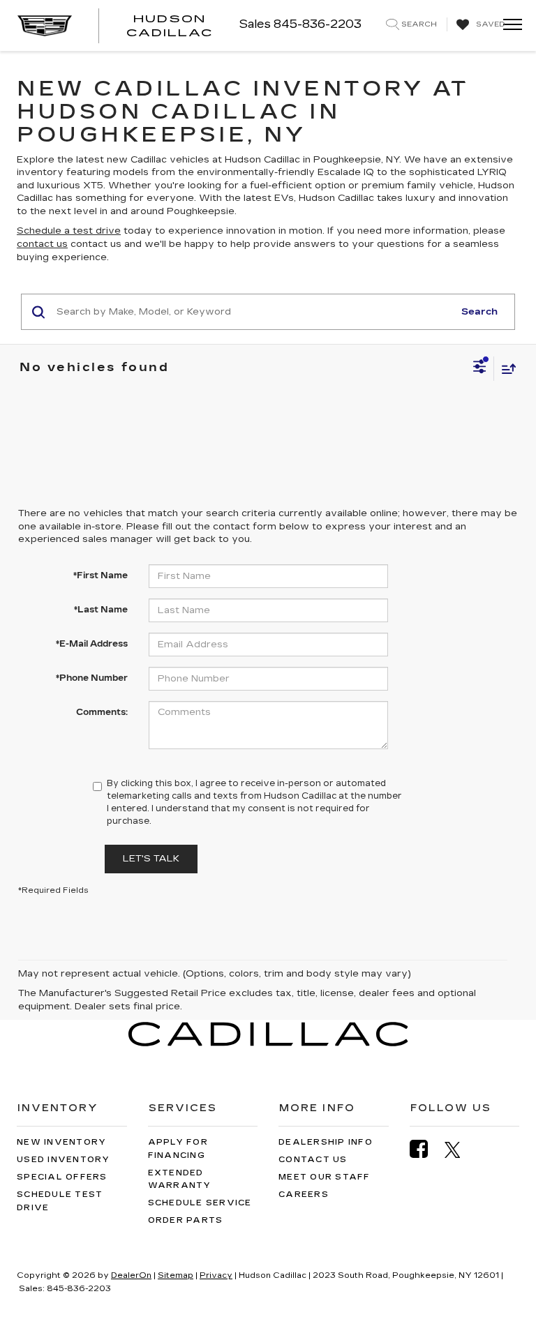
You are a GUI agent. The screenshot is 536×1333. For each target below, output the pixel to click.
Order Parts (185, 1220)
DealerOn (131, 1275)
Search (479, 311)
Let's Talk (151, 858)
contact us (42, 244)
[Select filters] (480, 368)
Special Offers (62, 1177)
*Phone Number (92, 678)
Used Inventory (63, 1159)
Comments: (102, 712)
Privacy (216, 1275)
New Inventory (61, 1142)
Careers (303, 1194)
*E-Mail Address (92, 644)
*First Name (100, 575)
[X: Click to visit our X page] (460, 1149)
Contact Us (313, 1159)
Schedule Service (200, 1202)
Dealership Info (325, 1142)
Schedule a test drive (69, 230)
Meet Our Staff (324, 1177)
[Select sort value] (505, 368)
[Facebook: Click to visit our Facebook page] (426, 1149)
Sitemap (175, 1275)
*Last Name (101, 610)
